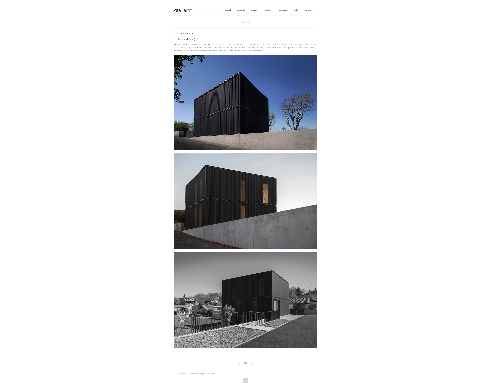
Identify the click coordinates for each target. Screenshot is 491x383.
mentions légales (209, 374)
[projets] (245, 362)
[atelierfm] (183, 10)
